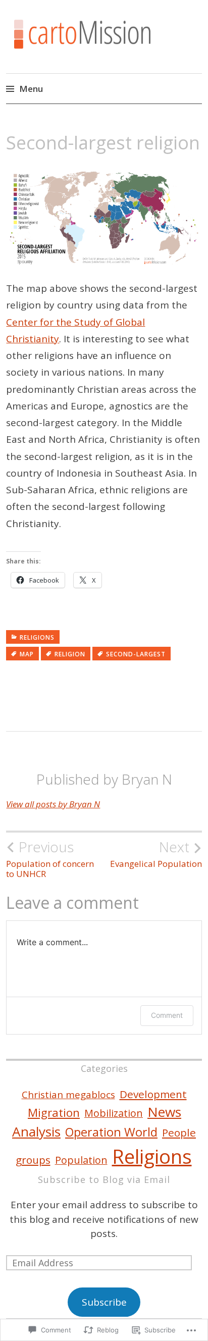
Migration (54, 1112)
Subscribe (104, 1302)
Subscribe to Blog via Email (104, 1179)
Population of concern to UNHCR (50, 859)
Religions (37, 637)
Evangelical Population (156, 854)
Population (81, 1160)
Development (153, 1094)
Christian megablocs (68, 1094)
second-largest (136, 654)
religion (70, 654)
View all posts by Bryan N (53, 804)
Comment (167, 1015)
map (27, 654)
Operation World (111, 1132)
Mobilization (113, 1113)
